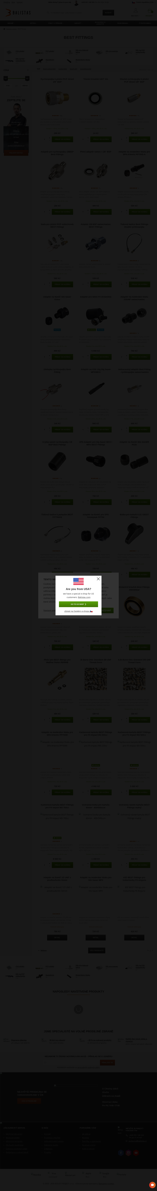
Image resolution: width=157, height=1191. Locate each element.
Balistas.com (84, 597)
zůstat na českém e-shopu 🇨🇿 (78, 611)
